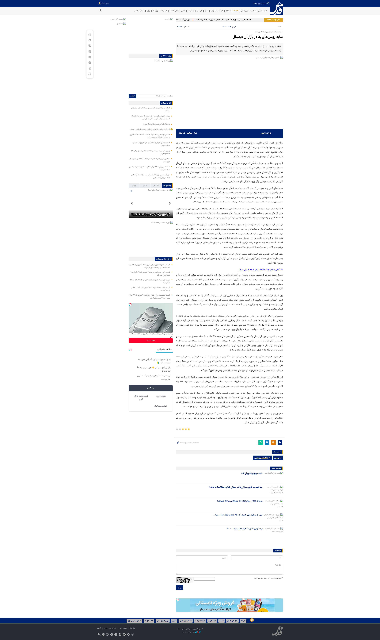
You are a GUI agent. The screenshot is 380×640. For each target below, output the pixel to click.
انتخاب (132, 96)
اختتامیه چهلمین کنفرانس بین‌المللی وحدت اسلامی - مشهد (150, 129)
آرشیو (99, 628)
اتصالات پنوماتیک (160, 406)
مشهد (222, 621)
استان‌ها (191, 11)
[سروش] (90, 57)
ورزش (213, 11)
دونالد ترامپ (200, 621)
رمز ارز (276, 457)
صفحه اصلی (262, 11)
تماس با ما (123, 628)
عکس (183, 11)
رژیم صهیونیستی (162, 621)
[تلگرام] (90, 62)
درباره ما (132, 628)
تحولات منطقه (273, 20)
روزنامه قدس (139, 11)
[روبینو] (90, 40)
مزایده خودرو (161, 396)
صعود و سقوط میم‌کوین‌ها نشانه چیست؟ (269, 32)
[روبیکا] (90, 34)
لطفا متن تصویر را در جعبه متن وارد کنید (268, 578)
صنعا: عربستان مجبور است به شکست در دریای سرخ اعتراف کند (233, 20)
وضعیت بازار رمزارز (261, 457)
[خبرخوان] (99, 635)
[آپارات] (90, 74)
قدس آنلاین (276, 8)
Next (132, 203)
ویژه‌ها (155, 11)
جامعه (228, 11)
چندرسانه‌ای (174, 11)
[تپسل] (177, 599)
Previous (170, 203)
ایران (174, 621)
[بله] (90, 46)
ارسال (179, 587)
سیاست (253, 11)
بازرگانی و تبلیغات (110, 628)
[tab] (167, 185)
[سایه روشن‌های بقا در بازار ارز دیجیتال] (229, 92)
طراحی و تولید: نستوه (188, 632)
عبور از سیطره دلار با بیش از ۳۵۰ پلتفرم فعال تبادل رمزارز (238, 515)
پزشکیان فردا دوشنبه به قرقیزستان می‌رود (156, 124)
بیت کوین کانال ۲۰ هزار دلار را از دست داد (245, 528)
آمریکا (243, 621)
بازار (148, 11)
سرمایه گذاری (151, 340)
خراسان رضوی (232, 621)
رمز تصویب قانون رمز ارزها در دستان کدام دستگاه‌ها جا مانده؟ (236, 487)
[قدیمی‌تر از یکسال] (273, 477)
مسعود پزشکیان (185, 621)
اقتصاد (236, 11)
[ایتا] (90, 51)
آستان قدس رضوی (134, 621)
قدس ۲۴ (164, 11)
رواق (206, 11)
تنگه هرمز (212, 621)
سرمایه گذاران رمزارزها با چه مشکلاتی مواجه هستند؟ (240, 501)
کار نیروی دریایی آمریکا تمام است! (151, 215)
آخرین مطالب (166, 103)
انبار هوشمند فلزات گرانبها (141, 398)
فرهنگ (220, 11)
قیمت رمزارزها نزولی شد (252, 473)
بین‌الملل (244, 11)
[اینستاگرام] (90, 68)
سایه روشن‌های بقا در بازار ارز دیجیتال (258, 37)
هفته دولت (149, 621)
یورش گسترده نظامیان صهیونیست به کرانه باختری (178, 20)
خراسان (199, 11)
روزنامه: (170, 96)
